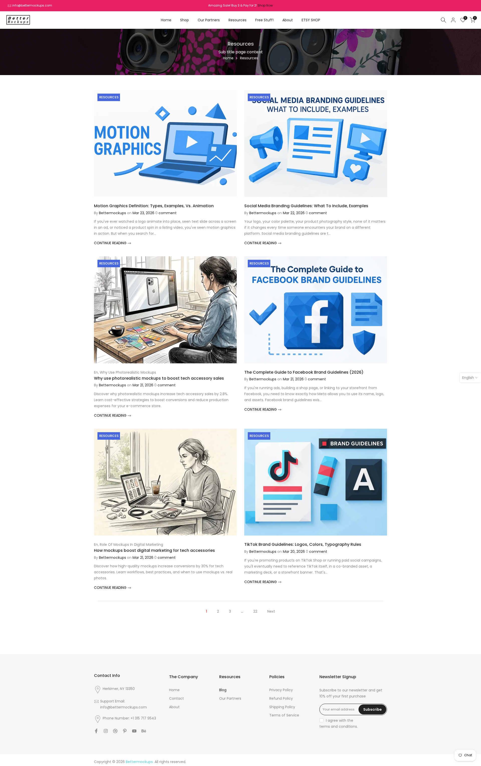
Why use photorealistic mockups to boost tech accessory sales (159, 378)
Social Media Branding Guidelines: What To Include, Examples (306, 206)
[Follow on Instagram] (105, 731)
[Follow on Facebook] (96, 731)
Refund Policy (281, 698)
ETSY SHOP (311, 20)
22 (255, 611)
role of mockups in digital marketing (131, 544)
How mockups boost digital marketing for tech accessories (154, 550)
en (96, 372)
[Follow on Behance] (144, 731)
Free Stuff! (264, 20)
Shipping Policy (282, 707)
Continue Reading (111, 242)
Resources (237, 20)
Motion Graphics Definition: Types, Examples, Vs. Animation (154, 206)
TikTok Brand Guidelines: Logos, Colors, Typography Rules (302, 544)
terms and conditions (338, 726)
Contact (176, 698)
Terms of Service (284, 715)
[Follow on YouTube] (134, 731)
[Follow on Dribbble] (115, 731)
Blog (222, 690)
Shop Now (265, 5)
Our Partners (209, 20)
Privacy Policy (281, 690)
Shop (184, 20)
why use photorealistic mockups (128, 372)
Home (166, 20)
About (287, 20)
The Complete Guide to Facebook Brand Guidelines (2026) (304, 372)
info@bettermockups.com (32, 5)
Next (271, 611)
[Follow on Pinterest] (125, 731)
